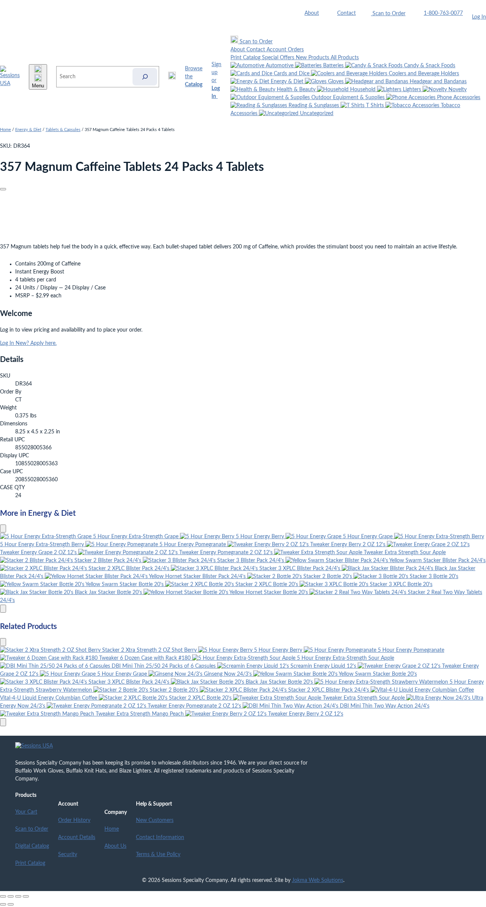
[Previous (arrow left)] (3, 904)
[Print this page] (3, 189)
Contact (346, 13)
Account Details (76, 837)
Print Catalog (246, 57)
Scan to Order (31, 829)
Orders (296, 49)
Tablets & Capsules (63, 130)
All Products (345, 57)
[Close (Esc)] (26, 896)
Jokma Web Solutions (317, 880)
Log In (479, 17)
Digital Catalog (32, 846)
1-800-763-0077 (443, 13)
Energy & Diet (28, 130)
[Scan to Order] (172, 77)
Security (67, 854)
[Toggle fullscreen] (11, 896)
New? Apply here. (36, 343)
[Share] (18, 896)
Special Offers (279, 57)
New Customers (155, 820)
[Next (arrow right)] (11, 904)
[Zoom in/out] (3, 896)
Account (277, 49)
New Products (313, 57)
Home (5, 130)
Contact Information (160, 837)
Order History (74, 820)
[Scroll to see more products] (3, 609)
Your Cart (26, 812)
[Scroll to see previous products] (3, 529)
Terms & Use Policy (158, 854)
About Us (115, 846)
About (312, 13)
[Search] (145, 77)
